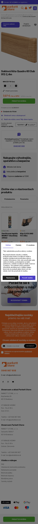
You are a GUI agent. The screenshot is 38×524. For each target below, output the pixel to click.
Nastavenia (10, 278)
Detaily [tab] (18, 245)
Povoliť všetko (27, 278)
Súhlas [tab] (8, 245)
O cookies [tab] (30, 245)
